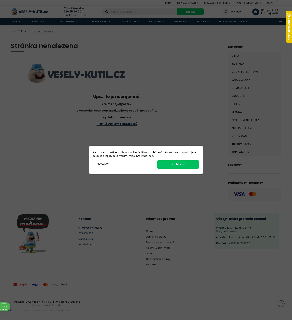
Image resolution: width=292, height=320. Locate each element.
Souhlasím (178, 164)
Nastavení (103, 164)
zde (151, 156)
